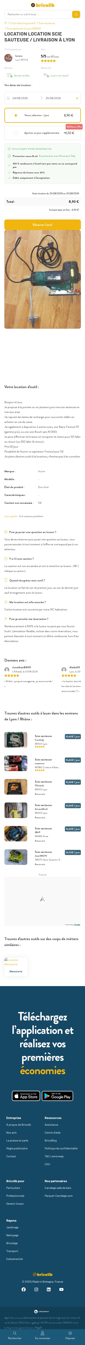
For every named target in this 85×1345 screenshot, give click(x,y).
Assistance (51, 1124)
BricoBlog (51, 1140)
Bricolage (12, 1243)
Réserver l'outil (42, 224)
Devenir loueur (15, 1203)
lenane (19, 56)
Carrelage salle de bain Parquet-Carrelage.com (59, 1191)
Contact (11, 1156)
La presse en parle (17, 1140)
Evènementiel (14, 1259)
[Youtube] (61, 1290)
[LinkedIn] (48, 1290)
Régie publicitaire (16, 1148)
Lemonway (17, 1317)
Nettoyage (12, 1235)
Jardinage (12, 1227)
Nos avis (11, 1132)
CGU (47, 1164)
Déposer (70, 1338)
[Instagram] (36, 1290)
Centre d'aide (52, 1132)
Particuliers (13, 1187)
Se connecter (42, 1338)
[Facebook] (23, 1290)
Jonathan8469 (21, 667)
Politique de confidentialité (61, 1148)
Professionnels (15, 1195)
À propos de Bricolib (18, 1124)
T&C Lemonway (54, 1156)
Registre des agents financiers (20, 1327)
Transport (12, 1251)
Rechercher (15, 1338)
